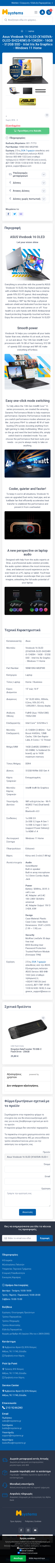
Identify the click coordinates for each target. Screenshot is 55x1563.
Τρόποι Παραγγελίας (12, 1317)
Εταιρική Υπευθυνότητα (13, 1273)
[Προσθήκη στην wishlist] (47, 115)
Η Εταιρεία (7, 1260)
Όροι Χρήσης (16, 1521)
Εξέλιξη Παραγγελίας (12, 1329)
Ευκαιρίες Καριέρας (11, 1277)
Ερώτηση (46, 1188)
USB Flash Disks (17, 1046)
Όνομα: (47, 1164)
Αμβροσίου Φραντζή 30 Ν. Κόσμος (20, 1347)
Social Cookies (27, 1551)
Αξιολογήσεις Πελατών (13, 1264)
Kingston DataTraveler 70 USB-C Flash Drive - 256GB (26, 1050)
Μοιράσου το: (12, 209)
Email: (47, 1176)
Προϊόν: (46, 1152)
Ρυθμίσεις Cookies (33, 1521)
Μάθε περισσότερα (37, 1558)
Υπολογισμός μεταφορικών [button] (20, 174)
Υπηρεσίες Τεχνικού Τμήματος (16, 1269)
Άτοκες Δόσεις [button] (21, 190)
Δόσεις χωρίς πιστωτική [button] (26, 198)
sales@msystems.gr (11, 1421)
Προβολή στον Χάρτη (14, 1356)
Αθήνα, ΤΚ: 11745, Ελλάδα (14, 1351)
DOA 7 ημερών (28, 150)
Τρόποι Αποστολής (11, 1325)
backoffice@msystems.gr (14, 1443)
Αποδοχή (18, 1558)
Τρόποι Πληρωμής (11, 1321)
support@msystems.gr (12, 1435)
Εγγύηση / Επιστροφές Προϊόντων (18, 1312)
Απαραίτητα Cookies (27, 1548)
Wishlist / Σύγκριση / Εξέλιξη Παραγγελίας (31, 3)
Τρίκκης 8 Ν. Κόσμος (14, 1369)
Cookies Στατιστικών (29, 1553)
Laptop (31, 31)
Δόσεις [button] (17, 182)
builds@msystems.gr (12, 1428)
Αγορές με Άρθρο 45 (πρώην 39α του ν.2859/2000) (26, 1334)
